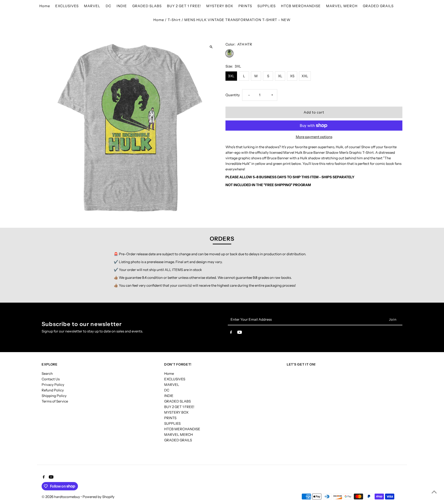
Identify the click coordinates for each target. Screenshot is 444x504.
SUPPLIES (172, 423)
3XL (231, 76)
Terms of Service (55, 401)
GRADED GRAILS (178, 440)
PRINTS (170, 418)
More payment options (314, 137)
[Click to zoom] (211, 47)
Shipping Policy (54, 395)
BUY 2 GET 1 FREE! (179, 407)
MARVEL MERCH (178, 434)
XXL (305, 76)
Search (47, 373)
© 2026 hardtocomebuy (61, 497)
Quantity (232, 95)
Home (158, 20)
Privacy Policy (53, 384)
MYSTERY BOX (176, 412)
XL (280, 76)
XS (292, 76)
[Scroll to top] (434, 492)
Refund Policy (53, 390)
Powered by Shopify (98, 497)
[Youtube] (239, 333)
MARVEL (171, 384)
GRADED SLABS (177, 401)
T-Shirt (174, 20)
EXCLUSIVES (174, 379)
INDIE (168, 395)
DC (166, 390)
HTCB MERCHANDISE (182, 429)
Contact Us (51, 379)
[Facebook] (231, 333)
